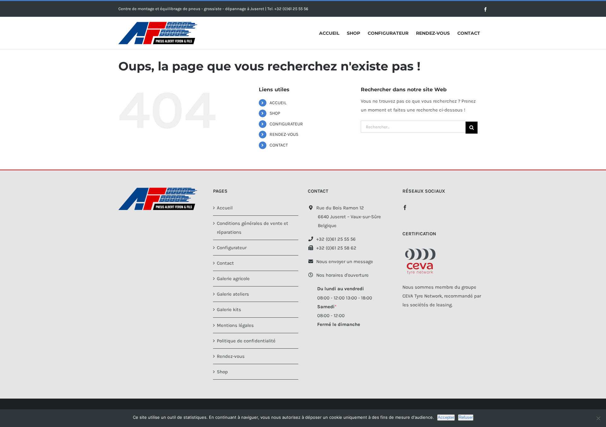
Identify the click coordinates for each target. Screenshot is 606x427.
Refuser (466, 417)
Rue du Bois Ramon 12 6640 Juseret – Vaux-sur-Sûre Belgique (344, 216)
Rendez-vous (231, 356)
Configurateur (232, 247)
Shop (222, 372)
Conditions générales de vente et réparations (252, 227)
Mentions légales (235, 325)
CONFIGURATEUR (286, 124)
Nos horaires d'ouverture (341, 275)
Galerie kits (229, 309)
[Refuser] (598, 418)
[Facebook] (404, 207)
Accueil (225, 208)
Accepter (446, 417)
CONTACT (279, 145)
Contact (225, 263)
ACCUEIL (278, 102)
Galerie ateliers (233, 294)
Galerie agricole (233, 278)
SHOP (275, 113)
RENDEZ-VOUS (284, 134)
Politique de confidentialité (246, 341)
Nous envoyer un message (343, 261)
